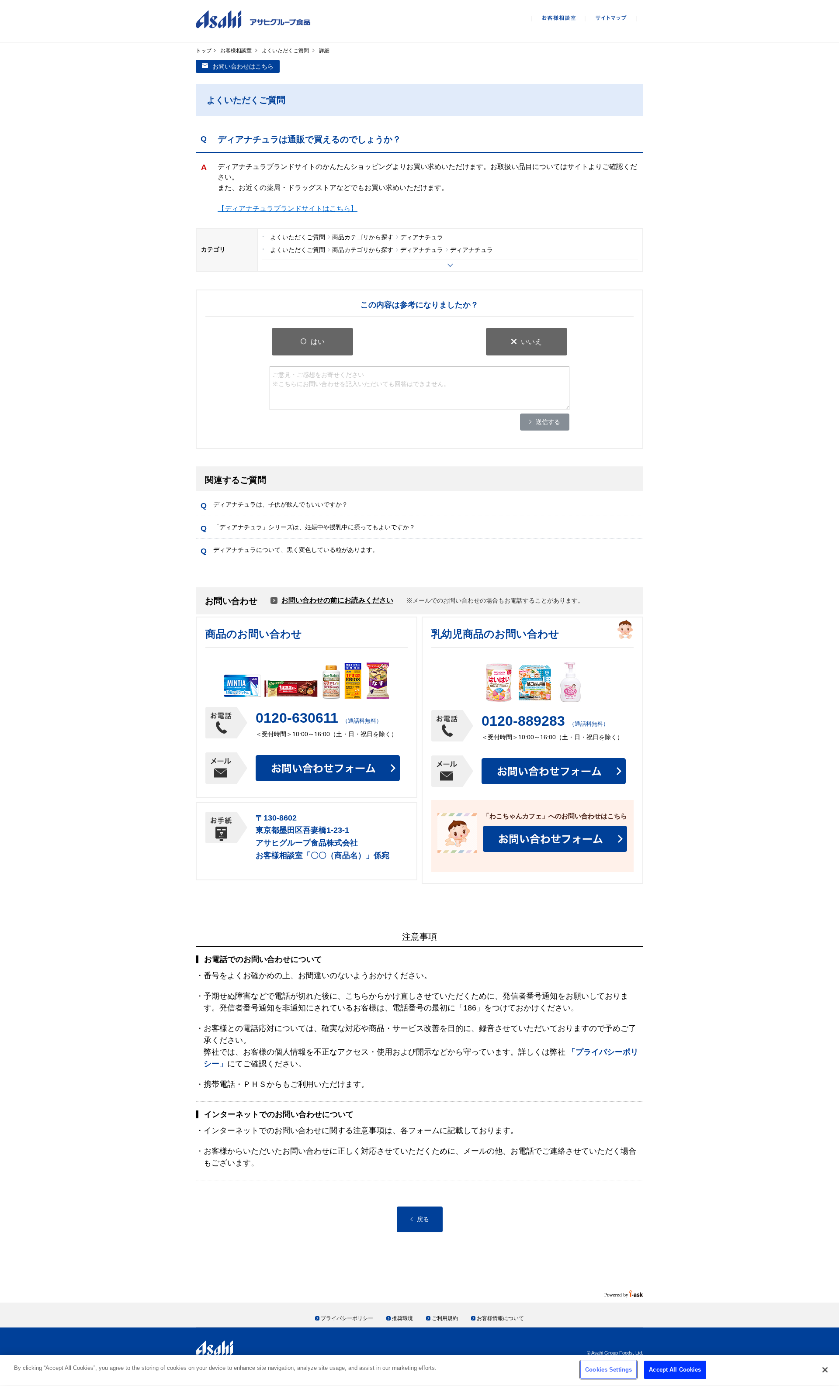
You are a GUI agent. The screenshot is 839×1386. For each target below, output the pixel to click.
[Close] (825, 1369)
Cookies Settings (608, 1369)
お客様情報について (500, 1318)
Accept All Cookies (675, 1369)
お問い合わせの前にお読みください (337, 600)
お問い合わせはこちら (243, 66)
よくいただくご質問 (285, 51)
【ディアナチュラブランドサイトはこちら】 (287, 208)
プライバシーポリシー (347, 1318)
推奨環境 (402, 1318)
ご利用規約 (445, 1318)
